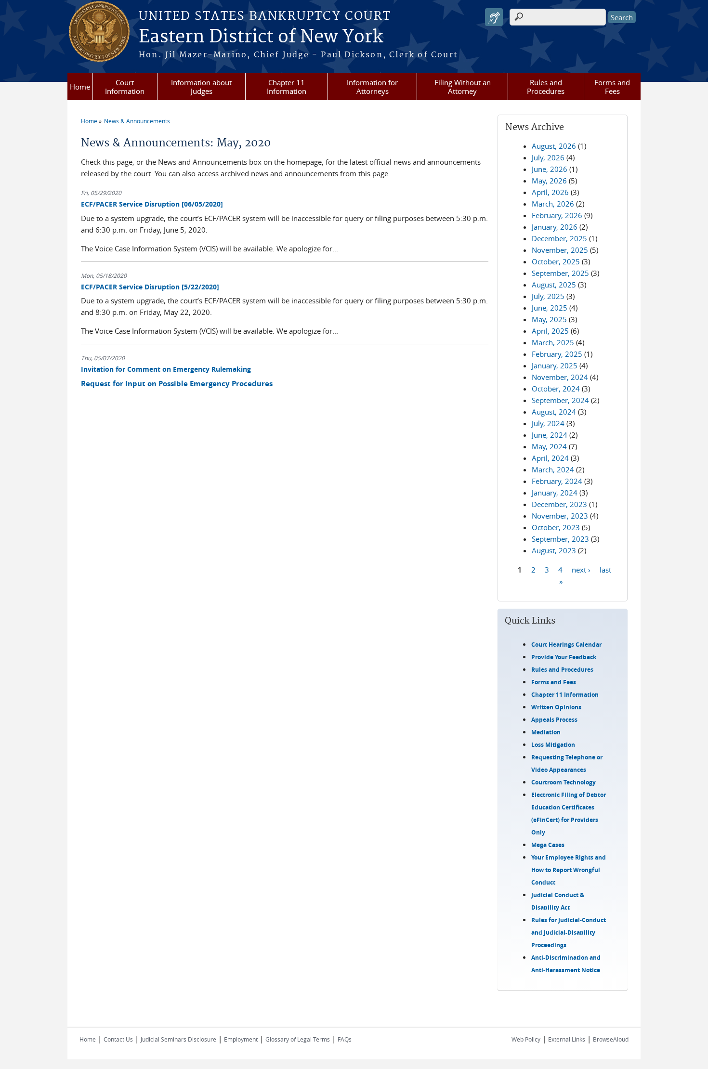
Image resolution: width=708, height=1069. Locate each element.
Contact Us (118, 1039)
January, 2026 (554, 227)
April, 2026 (550, 192)
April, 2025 (550, 331)
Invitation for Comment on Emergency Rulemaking (166, 369)
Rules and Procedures (545, 87)
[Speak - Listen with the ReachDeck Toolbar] (494, 17)
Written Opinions (556, 707)
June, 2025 (549, 308)
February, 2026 (557, 215)
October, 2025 (556, 261)
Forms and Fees (612, 87)
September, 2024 (560, 400)
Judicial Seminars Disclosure (178, 1039)
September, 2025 (560, 273)
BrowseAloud (611, 1039)
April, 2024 (550, 458)
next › (581, 569)
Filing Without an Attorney (462, 87)
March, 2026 (553, 204)
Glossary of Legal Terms (297, 1039)
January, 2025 (554, 365)
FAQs (345, 1039)
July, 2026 (548, 157)
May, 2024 (549, 446)
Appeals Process (554, 720)
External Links (566, 1039)
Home (80, 86)
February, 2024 (557, 481)
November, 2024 (560, 377)
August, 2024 (554, 412)
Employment (241, 1039)
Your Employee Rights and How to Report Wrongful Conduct (568, 869)
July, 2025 (548, 296)
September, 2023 (560, 539)
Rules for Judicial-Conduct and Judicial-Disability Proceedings (568, 932)
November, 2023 (560, 516)
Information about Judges (201, 87)
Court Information (124, 87)
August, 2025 (554, 284)
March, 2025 (553, 342)
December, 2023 (559, 504)
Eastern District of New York (261, 37)
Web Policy (525, 1039)
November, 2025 (560, 250)
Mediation (546, 732)
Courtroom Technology (563, 782)
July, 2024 (548, 423)
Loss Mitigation (553, 745)
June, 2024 (549, 435)
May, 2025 (549, 319)
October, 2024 (556, 388)
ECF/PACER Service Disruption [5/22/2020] (150, 286)
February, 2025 (557, 354)
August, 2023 (554, 550)
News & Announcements (137, 121)
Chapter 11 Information (286, 87)
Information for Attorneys (372, 87)
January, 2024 (554, 492)
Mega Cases (547, 845)
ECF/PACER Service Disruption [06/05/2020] (152, 204)
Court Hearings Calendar (566, 644)
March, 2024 (553, 469)
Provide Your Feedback (563, 657)
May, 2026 (549, 180)
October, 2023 (556, 527)
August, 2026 (554, 146)
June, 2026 (549, 169)
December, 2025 (559, 238)
